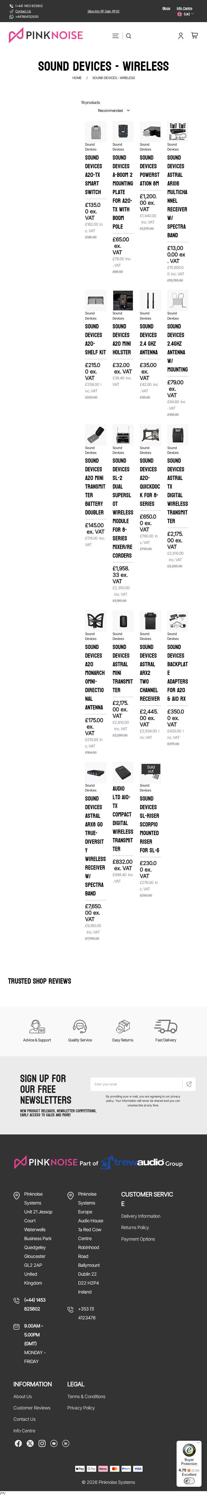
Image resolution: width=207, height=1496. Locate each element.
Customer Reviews (31, 1408)
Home (77, 78)
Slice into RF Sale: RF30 (103, 11)
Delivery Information (140, 1216)
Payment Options (138, 1239)
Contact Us (23, 11)
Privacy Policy (81, 1408)
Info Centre (184, 8)
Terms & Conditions (86, 1396)
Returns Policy (135, 1227)
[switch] (189, 1481)
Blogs (166, 8)
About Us (22, 1396)
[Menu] (198, 1444)
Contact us (24, 1419)
